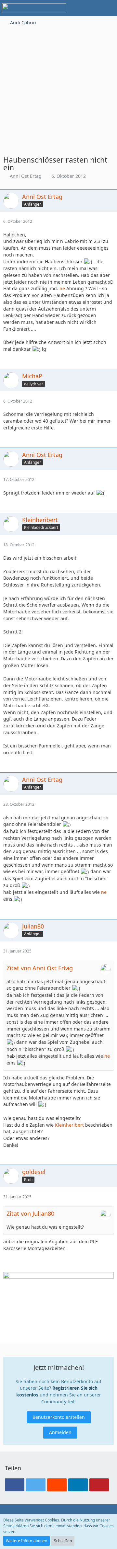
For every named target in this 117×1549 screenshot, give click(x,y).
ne (62, 288)
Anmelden (60, 1432)
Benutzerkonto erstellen (58, 1417)
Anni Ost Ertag (26, 176)
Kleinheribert (69, 1125)
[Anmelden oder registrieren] (92, 8)
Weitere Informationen (26, 1540)
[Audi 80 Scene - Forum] (34, 8)
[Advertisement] (58, 87)
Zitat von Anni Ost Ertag (39, 968)
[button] (76, 8)
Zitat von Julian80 (30, 1213)
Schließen (63, 1540)
